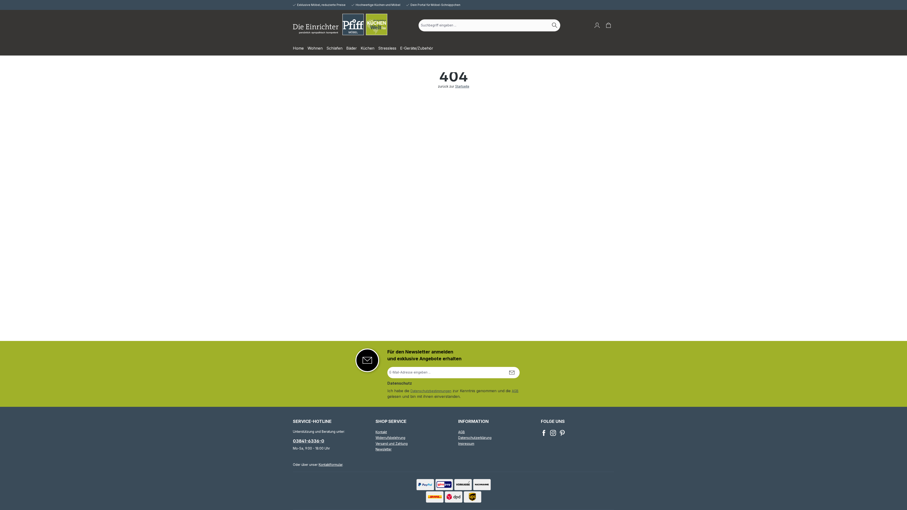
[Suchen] (554, 25)
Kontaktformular (330, 465)
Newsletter (384, 449)
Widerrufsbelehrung (390, 438)
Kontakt (381, 432)
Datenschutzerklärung (475, 438)
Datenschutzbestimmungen (431, 391)
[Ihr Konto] (597, 25)
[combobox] (484, 25)
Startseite (462, 86)
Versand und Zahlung (392, 444)
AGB (515, 391)
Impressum (466, 444)
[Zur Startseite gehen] (340, 24)
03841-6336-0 (308, 440)
